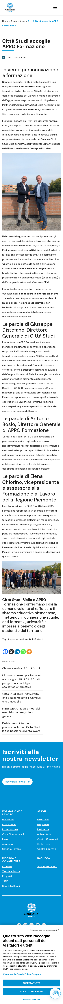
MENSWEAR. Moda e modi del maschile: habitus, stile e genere (21, 712)
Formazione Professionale (10, 827)
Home (5, 21)
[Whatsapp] (23, 651)
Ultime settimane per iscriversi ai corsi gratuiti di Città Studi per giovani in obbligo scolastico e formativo (21, 681)
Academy (7, 844)
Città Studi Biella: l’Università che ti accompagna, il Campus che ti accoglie (21, 697)
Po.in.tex (7, 866)
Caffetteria (43, 844)
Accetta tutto (32, 983)
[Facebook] (5, 651)
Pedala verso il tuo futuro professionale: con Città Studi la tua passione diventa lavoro (21, 727)
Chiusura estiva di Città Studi (21, 668)
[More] (29, 651)
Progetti (7, 876)
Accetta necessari (31, 991)
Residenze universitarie (44, 832)
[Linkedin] (17, 651)
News (14, 21)
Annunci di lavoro (47, 866)
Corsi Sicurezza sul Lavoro (13, 837)
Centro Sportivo (46, 848)
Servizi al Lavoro (11, 848)
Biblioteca (43, 819)
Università (8, 819)
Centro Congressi (47, 839)
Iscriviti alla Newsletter (17, 781)
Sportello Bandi (11, 886)
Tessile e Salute (11, 871)
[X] (11, 651)
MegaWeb (43, 824)
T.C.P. (5, 881)
